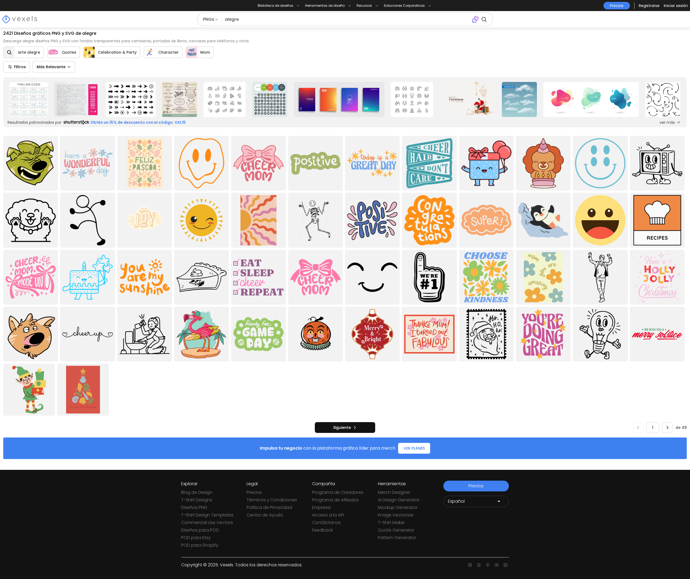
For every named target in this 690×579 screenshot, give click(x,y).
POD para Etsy (196, 538)
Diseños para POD (200, 530)
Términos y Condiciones (272, 500)
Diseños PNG (194, 507)
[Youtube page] (496, 565)
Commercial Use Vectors (207, 522)
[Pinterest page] (487, 565)
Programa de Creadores (337, 492)
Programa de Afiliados (335, 500)
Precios (254, 492)
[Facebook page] (478, 565)
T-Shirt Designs (196, 500)
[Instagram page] (470, 565)
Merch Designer (394, 492)
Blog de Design (196, 492)
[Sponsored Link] (29, 99)
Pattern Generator (397, 538)
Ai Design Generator (399, 500)
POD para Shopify (199, 545)
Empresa (321, 507)
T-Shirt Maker (391, 522)
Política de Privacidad (269, 507)
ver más (667, 122)
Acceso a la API (328, 515)
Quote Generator (396, 530)
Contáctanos (326, 522)
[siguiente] (667, 427)
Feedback (322, 530)
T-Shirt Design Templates (207, 515)
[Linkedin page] (505, 565)
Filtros (20, 67)
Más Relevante (51, 67)
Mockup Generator (398, 507)
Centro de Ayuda (265, 515)
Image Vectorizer (396, 515)
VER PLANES (414, 448)
